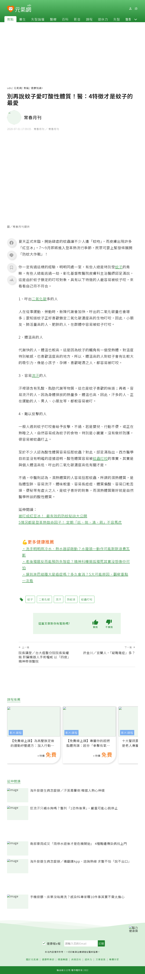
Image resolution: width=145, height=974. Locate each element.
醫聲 (128, 19)
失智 (116, 19)
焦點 (10, 19)
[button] (135, 19)
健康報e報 (54, 943)
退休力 (103, 19)
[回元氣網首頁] (23, 8)
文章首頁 (101, 959)
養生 (22, 19)
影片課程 (16, 732)
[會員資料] (130, 8)
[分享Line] (11, 255)
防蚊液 (71, 599)
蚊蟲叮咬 (100, 458)
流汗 (35, 375)
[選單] (136, 8)
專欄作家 (114, 959)
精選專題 (63, 959)
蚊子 (119, 266)
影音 (77, 19)
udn (9, 88)
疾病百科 (76, 959)
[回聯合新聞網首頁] (10, 9)
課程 (89, 19)
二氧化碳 (39, 298)
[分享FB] (11, 242)
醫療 (53, 19)
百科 (65, 19)
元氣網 (18, 88)
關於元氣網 (32, 959)
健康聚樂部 (48, 959)
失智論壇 (38, 19)
